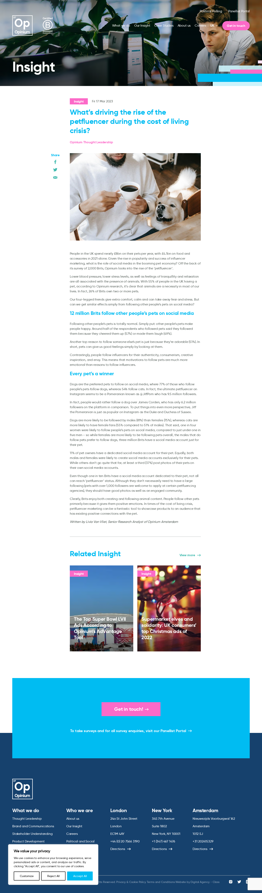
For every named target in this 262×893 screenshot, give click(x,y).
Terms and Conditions (161, 882)
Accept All (80, 876)
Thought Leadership (27, 819)
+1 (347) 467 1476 (163, 841)
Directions (117, 849)
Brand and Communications (33, 826)
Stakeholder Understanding (32, 834)
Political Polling (211, 11)
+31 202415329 (203, 841)
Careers (200, 25)
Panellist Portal (239, 11)
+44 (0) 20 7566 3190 (125, 841)
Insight (79, 101)
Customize (27, 876)
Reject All (53, 876)
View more (187, 555)
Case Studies (164, 25)
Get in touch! (128, 709)
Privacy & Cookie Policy (131, 882)
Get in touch (236, 26)
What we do (121, 25)
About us (184, 25)
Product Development (28, 841)
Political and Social (80, 841)
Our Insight (142, 25)
